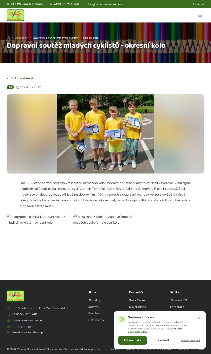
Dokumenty (96, 320)
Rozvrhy (93, 307)
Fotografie (177, 307)
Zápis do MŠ (178, 300)
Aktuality (21, 38)
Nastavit (163, 340)
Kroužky (93, 313)
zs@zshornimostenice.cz (29, 320)
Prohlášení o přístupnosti (124, 349)
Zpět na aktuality (23, 78)
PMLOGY (199, 349)
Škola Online (137, 300)
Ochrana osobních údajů (156, 349)
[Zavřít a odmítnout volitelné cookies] (199, 317)
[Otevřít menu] (200, 15)
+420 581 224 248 (24, 314)
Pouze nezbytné (190, 340)
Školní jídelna (137, 307)
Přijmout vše (132, 340)
